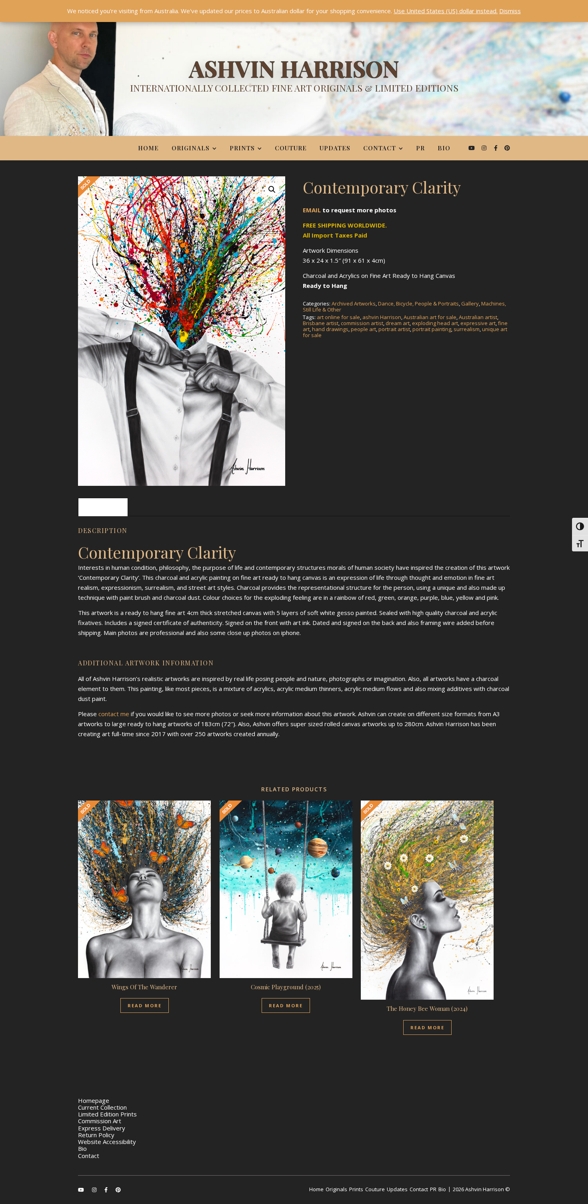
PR (420, 148)
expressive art (478, 323)
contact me (113, 714)
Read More (145, 1005)
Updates (335, 148)
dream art (398, 323)
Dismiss (510, 11)
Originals (191, 148)
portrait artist (394, 329)
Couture (291, 148)
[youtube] (472, 148)
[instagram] (485, 148)
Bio (444, 148)
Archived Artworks (354, 303)
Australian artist (478, 317)
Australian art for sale (430, 317)
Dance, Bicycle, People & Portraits (418, 303)
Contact (379, 148)
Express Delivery (101, 1128)
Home (148, 148)
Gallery (470, 303)
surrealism (467, 329)
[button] (272, 189)
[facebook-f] (496, 148)
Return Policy (96, 1135)
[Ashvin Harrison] (294, 78)
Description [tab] (103, 507)
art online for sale (338, 317)
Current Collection (102, 1107)
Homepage (93, 1100)
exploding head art (435, 323)
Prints (242, 148)
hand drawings (330, 329)
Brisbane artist (320, 323)
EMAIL (312, 210)
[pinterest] (507, 148)
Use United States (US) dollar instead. (446, 11)
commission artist (362, 323)
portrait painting (431, 329)
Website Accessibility (107, 1142)
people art (363, 329)
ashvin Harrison (381, 317)
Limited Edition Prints (107, 1114)
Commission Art (99, 1121)
